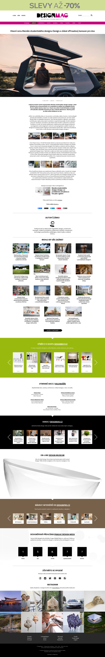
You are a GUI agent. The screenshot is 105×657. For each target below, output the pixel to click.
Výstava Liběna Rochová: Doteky (68, 400)
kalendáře (60, 383)
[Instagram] (45, 578)
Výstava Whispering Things (37, 400)
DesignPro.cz (63, 505)
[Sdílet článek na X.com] (46, 208)
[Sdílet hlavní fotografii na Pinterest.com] (59, 208)
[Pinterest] (54, 578)
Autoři (44, 638)
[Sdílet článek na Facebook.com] (40, 208)
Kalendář (60, 638)
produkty (55, 23)
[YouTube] (59, 578)
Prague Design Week (64, 534)
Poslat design (75, 638)
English (75, 640)
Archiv (44, 640)
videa (18, 15)
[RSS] (64, 578)
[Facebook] (40, 578)
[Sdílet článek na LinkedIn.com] (52, 208)
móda (61, 23)
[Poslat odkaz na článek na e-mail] (65, 208)
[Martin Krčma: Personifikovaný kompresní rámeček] (71, 164)
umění (79, 23)
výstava (60, 200)
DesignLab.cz (55, 654)
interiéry (23, 15)
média (73, 23)
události (34, 23)
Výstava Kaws (37, 393)
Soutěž (75, 636)
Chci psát (29, 640)
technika (68, 23)
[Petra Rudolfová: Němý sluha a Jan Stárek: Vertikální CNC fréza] (58, 164)
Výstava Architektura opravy (68, 393)
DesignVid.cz (56, 421)
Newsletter (60, 640)
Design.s (56, 204)
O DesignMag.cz (45, 636)
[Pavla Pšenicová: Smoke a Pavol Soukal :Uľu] (46, 164)
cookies (63, 650)
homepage (26, 23)
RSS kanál (60, 636)
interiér (48, 23)
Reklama (29, 638)
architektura (41, 23)
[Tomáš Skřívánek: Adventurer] (52, 65)
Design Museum (56, 455)
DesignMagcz (56, 588)
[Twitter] (50, 578)
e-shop (14, 15)
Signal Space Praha (51, 406)
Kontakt (29, 636)
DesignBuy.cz (60, 344)
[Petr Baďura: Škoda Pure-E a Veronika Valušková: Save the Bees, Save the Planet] (34, 164)
